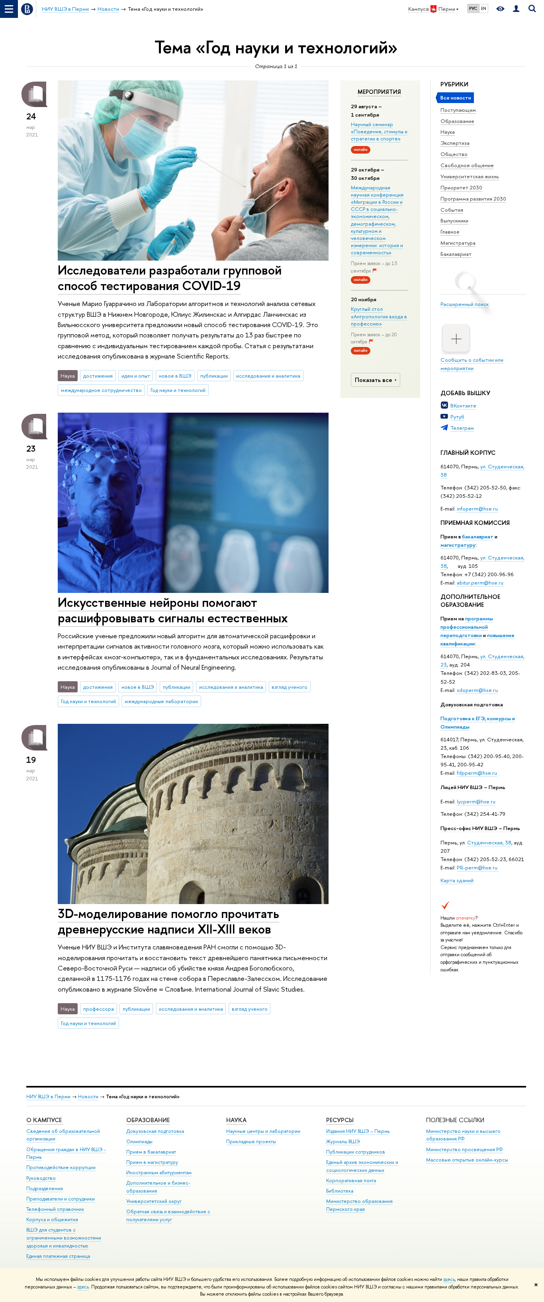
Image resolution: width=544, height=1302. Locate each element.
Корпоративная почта (351, 1180)
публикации (214, 375)
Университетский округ (154, 1201)
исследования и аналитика (268, 375)
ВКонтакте (463, 405)
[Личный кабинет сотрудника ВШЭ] (516, 9)
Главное (450, 231)
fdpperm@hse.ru (477, 772)
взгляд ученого (289, 686)
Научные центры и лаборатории (263, 1131)
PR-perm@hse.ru (477, 867)
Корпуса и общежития (52, 1219)
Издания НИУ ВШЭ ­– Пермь (357, 1131)
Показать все (373, 380)
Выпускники (454, 220)
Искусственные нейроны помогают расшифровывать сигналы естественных (173, 609)
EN (483, 8)
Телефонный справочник (55, 1209)
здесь (449, 1279)
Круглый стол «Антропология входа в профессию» (379, 316)
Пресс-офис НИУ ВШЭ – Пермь (480, 828)
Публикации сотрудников (355, 1151)
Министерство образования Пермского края (359, 1205)
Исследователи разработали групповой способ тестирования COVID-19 (170, 277)
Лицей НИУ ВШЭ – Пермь (472, 787)
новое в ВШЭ (175, 375)
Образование (457, 121)
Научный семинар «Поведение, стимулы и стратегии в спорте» (379, 131)
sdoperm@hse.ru (477, 690)
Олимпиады (139, 1141)
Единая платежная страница (58, 1256)
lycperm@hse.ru (476, 801)
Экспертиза (455, 142)
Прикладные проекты (251, 1141)
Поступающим (458, 109)
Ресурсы (340, 1120)
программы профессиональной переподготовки (466, 627)
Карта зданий (457, 880)
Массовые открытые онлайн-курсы (467, 1159)
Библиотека (339, 1190)
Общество (454, 154)
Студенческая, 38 (489, 842)
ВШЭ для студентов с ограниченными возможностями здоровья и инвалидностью (63, 1237)
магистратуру (458, 544)
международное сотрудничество (101, 390)
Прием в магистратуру (152, 1162)
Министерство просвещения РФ (464, 1149)
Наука (447, 131)
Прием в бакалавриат (151, 1151)
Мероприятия (379, 92)
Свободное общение (467, 165)
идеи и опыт (135, 375)
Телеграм (462, 427)
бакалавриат (477, 536)
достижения (98, 375)
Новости (88, 1096)
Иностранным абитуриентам (159, 1172)
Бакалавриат (456, 253)
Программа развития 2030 (473, 198)
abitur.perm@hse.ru (480, 582)
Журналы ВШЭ (343, 1141)
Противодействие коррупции (61, 1167)
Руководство (41, 1178)
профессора (98, 1008)
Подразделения (44, 1188)
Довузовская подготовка (471, 704)
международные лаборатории (161, 701)
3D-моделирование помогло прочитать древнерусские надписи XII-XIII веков (168, 921)
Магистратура (458, 242)
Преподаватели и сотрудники (60, 1198)
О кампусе (44, 1120)
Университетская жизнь (469, 176)
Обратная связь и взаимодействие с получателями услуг (168, 1215)
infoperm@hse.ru (477, 508)
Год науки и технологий (178, 390)
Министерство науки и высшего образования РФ (463, 1135)
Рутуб (457, 416)
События (451, 209)
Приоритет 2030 (461, 187)
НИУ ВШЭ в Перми (48, 1096)
